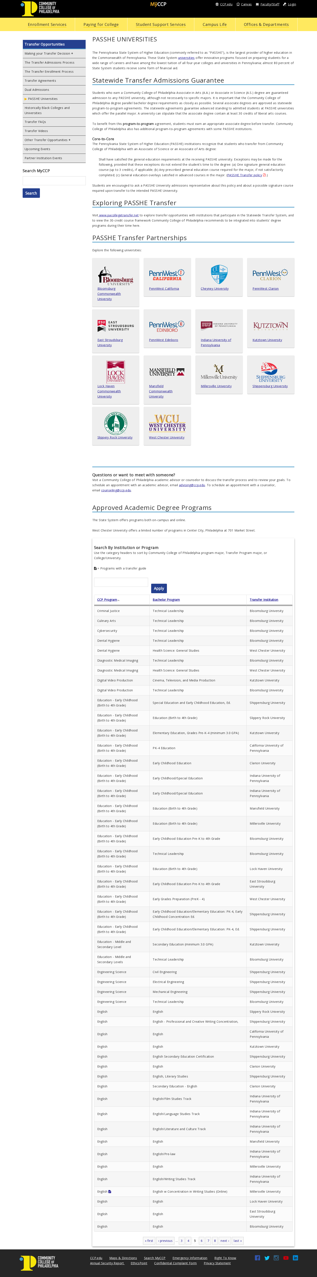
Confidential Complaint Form (175, 1263)
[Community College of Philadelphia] (40, 8)
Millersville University (216, 386)
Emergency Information (190, 1258)
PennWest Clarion (266, 288)
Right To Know (225, 1258)
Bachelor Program (166, 600)
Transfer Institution (264, 600)
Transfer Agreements (40, 81)
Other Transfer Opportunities (46, 140)
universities (186, 58)
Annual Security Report (107, 1263)
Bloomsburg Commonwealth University (109, 293)
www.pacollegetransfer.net (118, 215)
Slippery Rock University (115, 437)
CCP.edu (226, 4)
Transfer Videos (36, 131)
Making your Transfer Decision (47, 53)
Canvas (246, 4)
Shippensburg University (270, 386)
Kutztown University (267, 340)
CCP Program (107, 600)
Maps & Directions (123, 1258)
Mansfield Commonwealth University (161, 391)
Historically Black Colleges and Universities (47, 110)
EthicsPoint (139, 1263)
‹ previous (165, 1241)
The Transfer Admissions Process (49, 62)
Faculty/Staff (270, 4)
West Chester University (166, 437)
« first (149, 1241)
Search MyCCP (155, 1258)
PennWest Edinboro (163, 340)
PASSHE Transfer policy (244, 175)
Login (292, 4)
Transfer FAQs (35, 122)
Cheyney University (215, 288)
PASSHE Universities (43, 99)
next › (225, 1241)
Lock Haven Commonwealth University (109, 391)
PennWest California (164, 288)
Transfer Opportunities (45, 44)
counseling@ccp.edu (116, 490)
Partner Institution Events (43, 158)
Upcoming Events (37, 149)
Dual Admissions (37, 90)
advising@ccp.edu (192, 485)
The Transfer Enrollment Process (49, 71)
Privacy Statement (217, 1263)
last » (238, 1241)
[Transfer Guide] (109, 1191)
